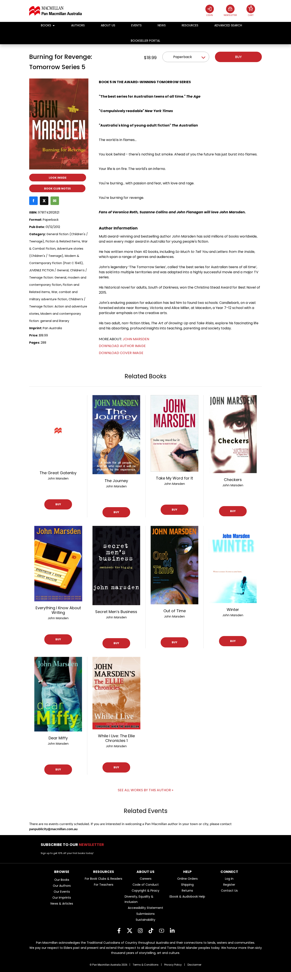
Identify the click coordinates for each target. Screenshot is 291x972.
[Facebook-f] (119, 930)
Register (229, 884)
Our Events (62, 891)
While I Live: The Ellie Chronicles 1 (116, 738)
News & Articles (61, 903)
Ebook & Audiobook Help (187, 896)
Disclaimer (194, 964)
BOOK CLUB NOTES (57, 188)
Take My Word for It (174, 478)
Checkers (233, 479)
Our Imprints (61, 897)
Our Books (61, 880)
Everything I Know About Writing (58, 610)
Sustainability (145, 920)
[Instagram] (140, 930)
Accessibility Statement (145, 908)
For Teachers (103, 884)
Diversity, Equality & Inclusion (139, 899)
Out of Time (174, 610)
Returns (187, 890)
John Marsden (136, 339)
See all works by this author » (145, 790)
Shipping (187, 884)
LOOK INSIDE (57, 177)
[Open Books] (53, 25)
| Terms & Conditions (144, 964)
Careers (145, 879)
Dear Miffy (58, 738)
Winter (233, 609)
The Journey (116, 480)
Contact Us (229, 890)
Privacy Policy (173, 964)
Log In (229, 879)
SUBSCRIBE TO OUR (74, 844)
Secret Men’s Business (116, 611)
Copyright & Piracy (145, 890)
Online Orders (187, 879)
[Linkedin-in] (172, 930)
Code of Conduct (146, 884)
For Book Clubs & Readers (103, 879)
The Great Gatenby (58, 472)
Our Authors (62, 886)
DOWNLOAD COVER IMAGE (121, 352)
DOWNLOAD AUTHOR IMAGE (122, 346)
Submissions (145, 914)
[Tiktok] (151, 930)
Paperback (182, 56)
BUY (58, 504)
